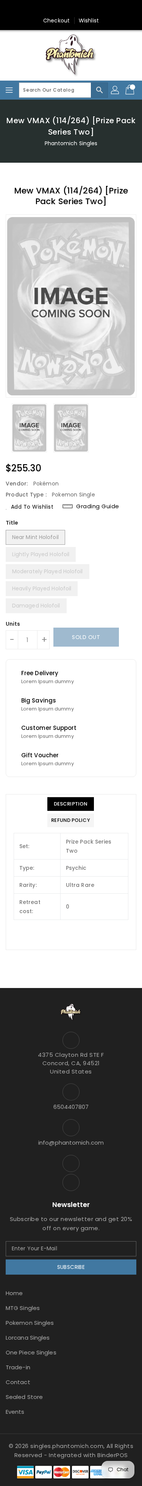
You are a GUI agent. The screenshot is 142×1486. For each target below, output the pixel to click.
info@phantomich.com (71, 1143)
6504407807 (71, 1107)
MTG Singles (23, 1308)
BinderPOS (112, 1455)
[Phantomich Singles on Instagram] (63, 8)
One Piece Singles (31, 1352)
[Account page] (115, 90)
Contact (18, 1382)
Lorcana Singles (28, 1338)
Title (12, 523)
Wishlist (89, 20)
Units (13, 623)
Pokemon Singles (30, 1323)
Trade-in (18, 1367)
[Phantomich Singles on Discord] (78, 8)
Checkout (56, 20)
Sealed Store (24, 1397)
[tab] (70, 804)
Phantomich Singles (71, 143)
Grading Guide (97, 506)
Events (15, 1412)
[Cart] (130, 90)
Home (14, 1293)
